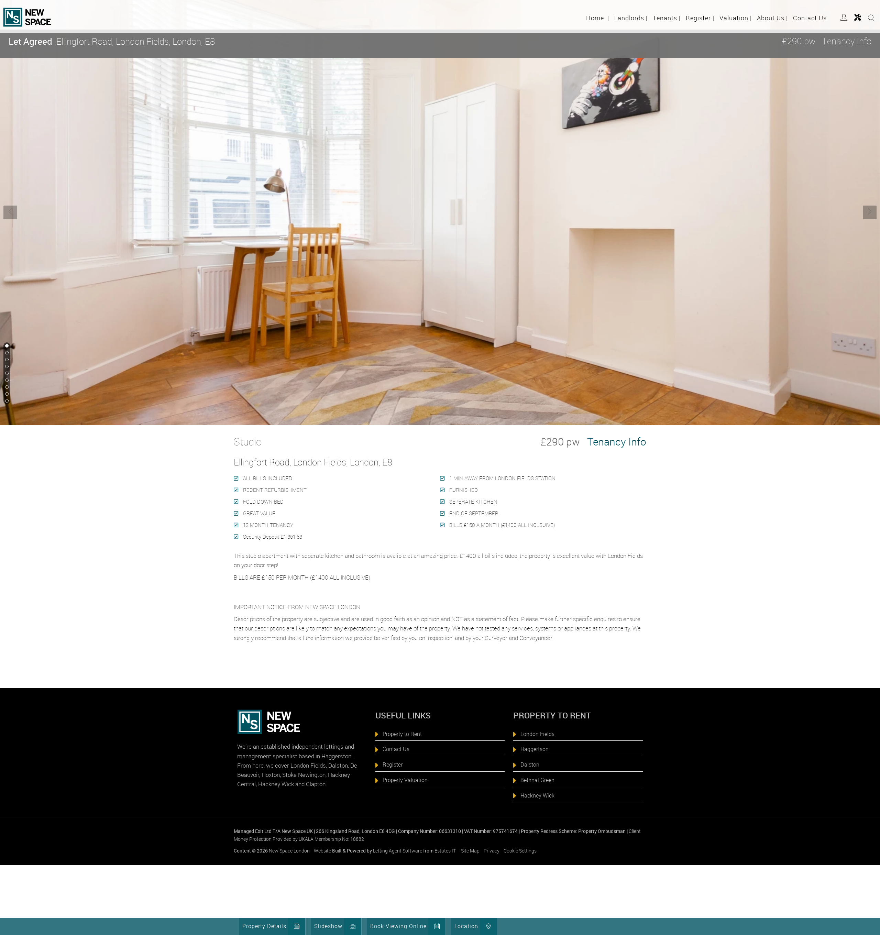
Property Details (264, 926)
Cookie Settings (520, 850)
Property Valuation (405, 780)
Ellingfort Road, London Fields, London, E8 (112, 41)
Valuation (735, 18)
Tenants (667, 18)
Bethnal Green (537, 780)
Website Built (328, 850)
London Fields (537, 734)
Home (597, 18)
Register (700, 18)
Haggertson (534, 749)
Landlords (631, 18)
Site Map (470, 850)
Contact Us (810, 18)
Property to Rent (402, 734)
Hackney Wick (537, 795)
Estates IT (445, 850)
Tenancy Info (846, 41)
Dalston (529, 764)
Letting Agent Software (397, 850)
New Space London (289, 850)
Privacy (491, 850)
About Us (772, 18)
